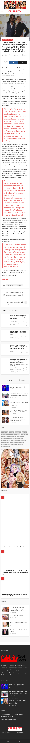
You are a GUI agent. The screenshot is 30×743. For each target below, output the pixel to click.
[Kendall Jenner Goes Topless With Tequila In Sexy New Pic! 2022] (5, 412)
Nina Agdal (13, 442)
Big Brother (17, 432)
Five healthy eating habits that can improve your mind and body (14, 595)
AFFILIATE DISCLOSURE (17, 732)
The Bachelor (20, 444)
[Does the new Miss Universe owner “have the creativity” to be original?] (5, 396)
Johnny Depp (12, 436)
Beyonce (18, 353)
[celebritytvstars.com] (15, 728)
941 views (24, 323)
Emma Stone (24, 434)
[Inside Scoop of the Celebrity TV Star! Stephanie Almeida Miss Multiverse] (5, 388)
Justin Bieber (18, 369)
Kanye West (6, 54)
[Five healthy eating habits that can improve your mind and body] (15, 584)
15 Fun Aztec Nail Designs (16, 615)
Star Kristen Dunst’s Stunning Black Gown (14, 547)
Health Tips (6, 590)
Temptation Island (11, 444)
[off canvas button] (2, 12)
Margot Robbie (15, 440)
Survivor (3, 444)
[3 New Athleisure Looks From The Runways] (5, 624)
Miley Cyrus (22, 440)
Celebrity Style (7, 543)
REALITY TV (12, 324)
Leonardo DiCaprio (6, 440)
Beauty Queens (14, 321)
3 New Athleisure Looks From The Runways (18, 623)
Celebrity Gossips (7, 39)
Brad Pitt (24, 432)
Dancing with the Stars (6, 434)
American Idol (5, 432)
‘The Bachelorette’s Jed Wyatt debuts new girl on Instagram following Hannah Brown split (17, 609)
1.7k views (21, 353)
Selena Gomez (20, 442)
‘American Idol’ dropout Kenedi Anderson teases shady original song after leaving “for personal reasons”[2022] (19, 403)
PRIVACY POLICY (6, 732)
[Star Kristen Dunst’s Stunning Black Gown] (15, 520)
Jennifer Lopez (5, 436)
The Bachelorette (5, 446)
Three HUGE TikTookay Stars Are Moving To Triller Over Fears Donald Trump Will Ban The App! (15, 572)
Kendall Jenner (19, 438)
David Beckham (16, 434)
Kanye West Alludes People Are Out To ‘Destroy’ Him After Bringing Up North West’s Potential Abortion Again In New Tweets (19, 362)
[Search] (27, 12)
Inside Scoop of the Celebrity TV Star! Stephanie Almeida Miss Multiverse (18, 387)
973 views (24, 371)
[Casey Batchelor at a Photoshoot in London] (5, 632)
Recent (22, 380)
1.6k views (22, 338)
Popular (9, 380)
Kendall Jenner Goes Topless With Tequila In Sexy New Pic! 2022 (18, 333)
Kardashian (4, 55)
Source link (5, 279)
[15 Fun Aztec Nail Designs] (5, 617)
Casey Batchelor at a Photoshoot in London (19, 630)
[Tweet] (22, 62)
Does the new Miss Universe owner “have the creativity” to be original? (18, 317)
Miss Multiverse (5, 442)
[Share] (13, 62)
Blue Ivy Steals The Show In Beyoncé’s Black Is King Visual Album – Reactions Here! (18, 347)
